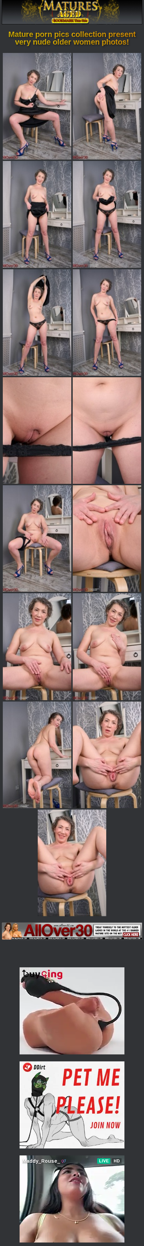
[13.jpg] (37, 755)
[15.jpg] (72, 863)
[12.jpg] (107, 646)
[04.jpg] (107, 214)
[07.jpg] (37, 430)
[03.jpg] (37, 214)
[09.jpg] (37, 538)
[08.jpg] (107, 430)
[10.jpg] (107, 538)
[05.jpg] (37, 322)
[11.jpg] (37, 646)
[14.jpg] (107, 755)
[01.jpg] (37, 106)
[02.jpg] (107, 106)
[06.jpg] (107, 322)
